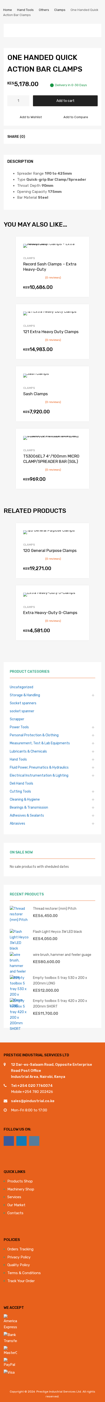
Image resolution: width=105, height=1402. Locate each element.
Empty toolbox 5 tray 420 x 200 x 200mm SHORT (60, 1003)
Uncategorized (21, 687)
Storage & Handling (25, 695)
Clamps (59, 10)
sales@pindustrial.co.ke (32, 1101)
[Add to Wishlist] (81, 245)
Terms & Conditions (24, 1273)
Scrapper (17, 719)
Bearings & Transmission (29, 807)
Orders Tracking (20, 1249)
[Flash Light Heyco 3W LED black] (19, 948)
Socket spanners (23, 703)
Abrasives (17, 823)
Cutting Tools (20, 791)
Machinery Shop (20, 1189)
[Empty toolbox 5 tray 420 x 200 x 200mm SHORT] (19, 1029)
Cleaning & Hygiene (25, 799)
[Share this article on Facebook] (32, 136)
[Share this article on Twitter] (41, 136)
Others (44, 10)
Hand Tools (25, 10)
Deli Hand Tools (21, 783)
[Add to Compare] (81, 253)
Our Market (16, 1205)
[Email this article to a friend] (59, 136)
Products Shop (20, 1181)
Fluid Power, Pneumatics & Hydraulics (39, 767)
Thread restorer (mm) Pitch (54, 908)
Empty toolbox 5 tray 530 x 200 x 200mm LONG (60, 980)
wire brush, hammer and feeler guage (62, 955)
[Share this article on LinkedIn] (50, 136)
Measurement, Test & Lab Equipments (40, 743)
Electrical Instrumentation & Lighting (39, 775)
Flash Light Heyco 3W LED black (57, 932)
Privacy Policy (19, 1257)
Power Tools (19, 727)
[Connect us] (9, 1141)
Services (14, 1197)
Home (7, 10)
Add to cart (65, 101)
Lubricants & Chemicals (28, 751)
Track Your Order (21, 1281)
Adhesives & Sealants (27, 815)
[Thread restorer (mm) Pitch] (19, 920)
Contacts (15, 1213)
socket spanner (22, 711)
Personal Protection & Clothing (34, 735)
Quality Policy (18, 1265)
